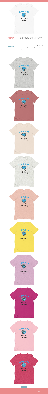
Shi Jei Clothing (22, 391)
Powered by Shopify (27, 391)
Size (8, 42)
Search (24, 389)
